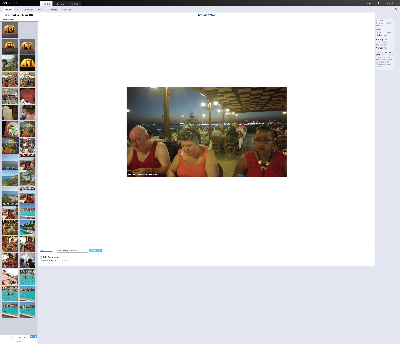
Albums (8, 9)
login (49, 260)
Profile (41, 9)
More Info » (388, 57)
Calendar (28, 9)
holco (378, 25)
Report (381, 29)
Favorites (53, 9)
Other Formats (385, 32)
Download (383, 35)
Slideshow (18, 342)
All (18, 9)
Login (368, 3)
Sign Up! (60, 3)
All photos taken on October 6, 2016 (383, 65)
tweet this (95, 250)
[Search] (395, 9)
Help (378, 3)
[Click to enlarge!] (207, 132)
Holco (46, 3)
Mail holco (66, 9)
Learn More (390, 3)
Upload (74, 3)
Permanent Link (46, 250)
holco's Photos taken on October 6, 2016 (384, 60)
